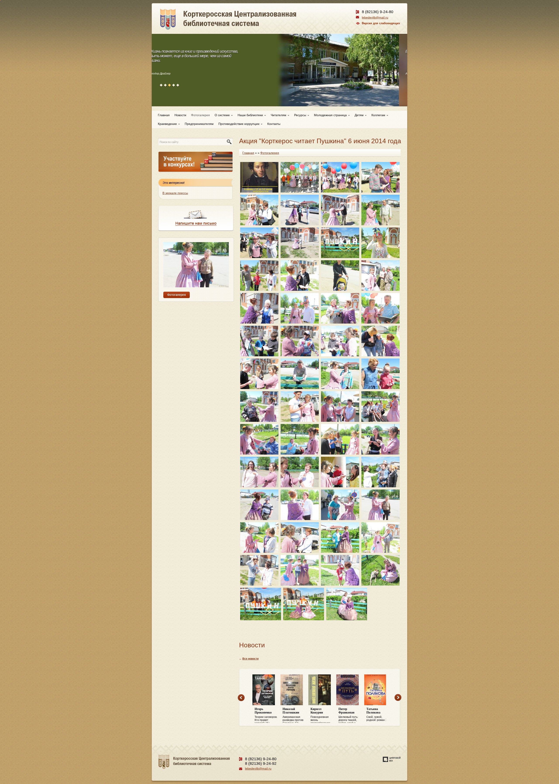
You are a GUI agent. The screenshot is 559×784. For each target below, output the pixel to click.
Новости (180, 115)
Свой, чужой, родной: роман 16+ (378, 714)
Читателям (279, 115)
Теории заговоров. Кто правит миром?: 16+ (266, 715)
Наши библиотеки (251, 115)
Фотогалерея (200, 115)
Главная (164, 115)
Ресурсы (300, 115)
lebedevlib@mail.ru (375, 17)
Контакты (273, 124)
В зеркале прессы (175, 193)
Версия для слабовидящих (381, 23)
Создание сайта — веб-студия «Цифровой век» (392, 759)
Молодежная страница (331, 115)
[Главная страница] (244, 24)
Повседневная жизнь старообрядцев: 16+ (320, 715)
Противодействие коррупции (239, 124)
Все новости (250, 658)
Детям (359, 115)
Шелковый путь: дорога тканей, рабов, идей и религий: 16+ (348, 715)
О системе (223, 115)
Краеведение (168, 124)
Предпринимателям (199, 124)
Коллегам (378, 115)
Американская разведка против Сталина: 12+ (293, 715)
